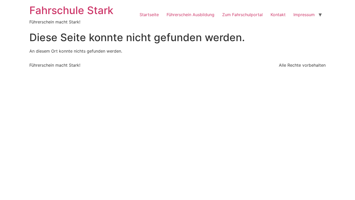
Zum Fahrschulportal (242, 14)
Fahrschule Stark (71, 10)
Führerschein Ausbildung (190, 14)
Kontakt (278, 14)
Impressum (304, 14)
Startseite (149, 14)
